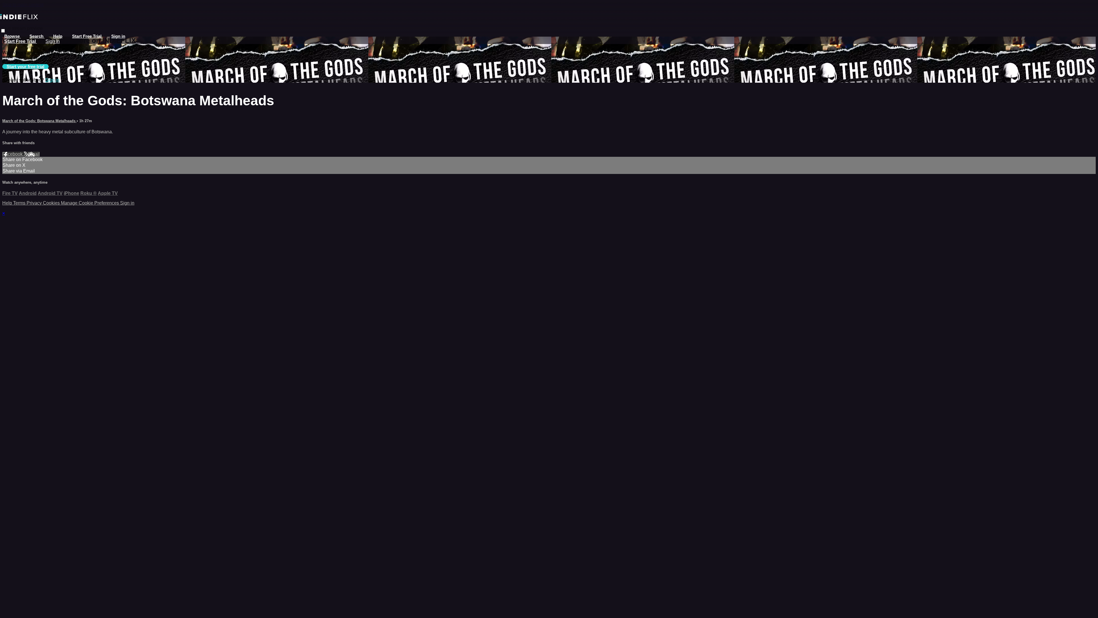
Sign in (118, 36)
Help (57, 36)
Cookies (52, 203)
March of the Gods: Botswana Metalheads (39, 121)
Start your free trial (25, 66)
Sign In (52, 41)
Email (34, 154)
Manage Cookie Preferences (90, 203)
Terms (20, 203)
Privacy (35, 203)
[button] (3, 31)
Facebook (13, 154)
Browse (12, 36)
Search (37, 36)
